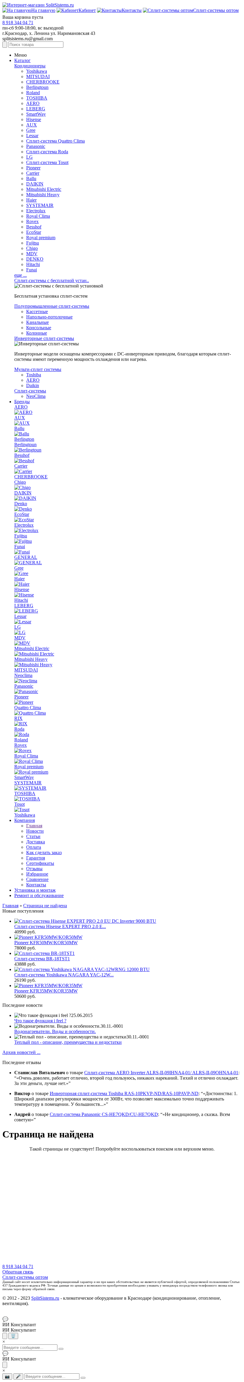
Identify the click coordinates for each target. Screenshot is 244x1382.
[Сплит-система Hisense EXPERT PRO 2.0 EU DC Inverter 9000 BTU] (85, 921)
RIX (18, 718)
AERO (33, 103)
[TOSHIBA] (27, 798)
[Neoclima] (25, 680)
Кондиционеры (30, 65)
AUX (31, 124)
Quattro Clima (27, 707)
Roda (19, 729)
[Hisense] (24, 594)
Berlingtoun (37, 87)
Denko (20, 503)
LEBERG (35, 108)
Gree (30, 130)
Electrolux (36, 210)
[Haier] (21, 584)
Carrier (32, 173)
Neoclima (23, 675)
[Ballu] (21, 433)
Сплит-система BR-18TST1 (42, 958)
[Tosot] (21, 809)
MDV (31, 253)
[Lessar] (22, 621)
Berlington (24, 439)
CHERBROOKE (43, 81)
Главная (34, 825)
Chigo (32, 248)
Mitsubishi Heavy (43, 194)
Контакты (36, 884)
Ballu (31, 178)
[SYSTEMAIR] (30, 788)
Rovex (32, 221)
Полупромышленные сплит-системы (51, 306)
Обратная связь (17, 1271)
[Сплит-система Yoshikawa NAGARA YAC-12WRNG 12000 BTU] (82, 969)
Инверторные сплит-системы (44, 338)
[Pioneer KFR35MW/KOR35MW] (48, 985)
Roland (33, 92)
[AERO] (23, 412)
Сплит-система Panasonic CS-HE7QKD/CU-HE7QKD (104, 1114)
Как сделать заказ (44, 852)
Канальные (37, 322)
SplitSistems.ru (45, 1298)
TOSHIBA (36, 98)
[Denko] (23, 508)
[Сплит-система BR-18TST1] (44, 953)
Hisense (33, 119)
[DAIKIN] (25, 498)
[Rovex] (23, 750)
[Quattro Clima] (30, 712)
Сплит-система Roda (47, 151)
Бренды (22, 401)
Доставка (35, 841)
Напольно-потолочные (49, 316)
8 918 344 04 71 (17, 22)
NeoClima (36, 396)
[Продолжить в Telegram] (4, 1336)
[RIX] (20, 723)
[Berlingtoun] (27, 449)
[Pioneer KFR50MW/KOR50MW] (48, 937)
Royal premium (40, 237)
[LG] (20, 632)
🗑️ (13, 1336)
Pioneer (33, 167)
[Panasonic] (26, 691)
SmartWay (36, 114)
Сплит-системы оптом (25, 1277)
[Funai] (22, 551)
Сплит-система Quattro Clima (55, 140)
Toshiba (33, 374)
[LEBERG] (26, 610)
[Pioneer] (23, 702)
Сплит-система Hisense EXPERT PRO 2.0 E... (60, 926)
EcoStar (33, 232)
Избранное (37, 873)
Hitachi (33, 264)
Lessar (32, 135)
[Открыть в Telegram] (4, 1365)
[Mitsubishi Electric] (34, 653)
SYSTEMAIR (40, 205)
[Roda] (21, 734)
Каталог (22, 60)
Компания (24, 820)
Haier (31, 199)
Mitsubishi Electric (43, 189)
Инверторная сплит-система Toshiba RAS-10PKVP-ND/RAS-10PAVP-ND (124, 1093)
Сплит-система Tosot (47, 162)
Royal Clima (38, 216)
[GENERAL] (28, 562)
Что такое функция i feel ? (40, 1020)
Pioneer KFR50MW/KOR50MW (46, 942)
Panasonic (35, 146)
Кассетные (37, 311)
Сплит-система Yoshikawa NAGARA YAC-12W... (64, 974)
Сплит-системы (30, 390)
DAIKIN (34, 183)
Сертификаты (40, 863)
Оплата (33, 847)
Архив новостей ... (21, 1052)
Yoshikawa (36, 71)
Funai (31, 269)
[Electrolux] (26, 530)
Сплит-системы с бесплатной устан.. (51, 280)
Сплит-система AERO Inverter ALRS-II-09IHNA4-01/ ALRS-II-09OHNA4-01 (161, 1072)
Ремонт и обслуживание (39, 895)
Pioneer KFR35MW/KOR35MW (46, 990)
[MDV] (22, 643)
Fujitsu (32, 242)
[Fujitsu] (23, 541)
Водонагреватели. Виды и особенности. (55, 1031)
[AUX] (22, 423)
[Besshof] (24, 460)
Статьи (33, 836)
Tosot (19, 804)
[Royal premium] (31, 772)
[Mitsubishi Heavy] (33, 664)
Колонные (36, 333)
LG (29, 157)
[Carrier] (23, 471)
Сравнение (37, 879)
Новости (35, 831)
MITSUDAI (38, 76)
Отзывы (34, 868)
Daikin (32, 385)
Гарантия (35, 857)
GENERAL (25, 557)
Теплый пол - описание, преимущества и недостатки (68, 1042)
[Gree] (21, 573)
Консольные (38, 327)
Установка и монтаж (35, 890)
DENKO (34, 259)
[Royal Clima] (28, 761)
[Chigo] (22, 487)
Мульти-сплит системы (37, 369)
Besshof (33, 226)
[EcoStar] (24, 519)
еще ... (20, 275)
